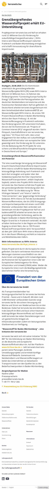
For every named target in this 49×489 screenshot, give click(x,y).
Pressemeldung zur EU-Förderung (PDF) (20, 386)
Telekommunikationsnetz (9, 417)
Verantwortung (6, 435)
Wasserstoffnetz (6, 421)
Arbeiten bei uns (7, 452)
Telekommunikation (32, 414)
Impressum (29, 446)
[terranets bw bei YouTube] (7, 478)
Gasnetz (4, 411)
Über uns (4, 432)
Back (4, 392)
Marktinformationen (32, 421)
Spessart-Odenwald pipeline (17, 11)
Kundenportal (30, 424)
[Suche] (41, 4)
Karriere (4, 445)
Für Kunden (29, 407)
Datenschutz (30, 449)
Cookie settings (43, 487)
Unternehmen (6, 428)
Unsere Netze (6, 407)
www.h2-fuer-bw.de (11, 347)
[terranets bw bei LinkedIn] (3, 478)
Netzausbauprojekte (8, 414)
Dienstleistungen (31, 417)
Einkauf (28, 442)
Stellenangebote (6, 449)
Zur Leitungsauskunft (11, 467)
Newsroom (29, 431)
